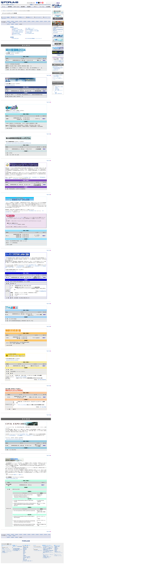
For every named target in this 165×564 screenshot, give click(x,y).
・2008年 (13, 22)
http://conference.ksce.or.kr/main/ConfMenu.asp (14, 439)
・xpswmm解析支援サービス (47, 551)
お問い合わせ (12, 4)
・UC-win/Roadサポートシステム (47, 546)
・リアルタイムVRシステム (37, 550)
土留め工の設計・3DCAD (59, 86)
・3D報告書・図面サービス (46, 556)
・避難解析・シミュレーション (7, 551)
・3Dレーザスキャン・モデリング (47, 554)
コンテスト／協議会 (6, 17)
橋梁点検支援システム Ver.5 (57, 66)
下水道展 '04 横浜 (29, 32)
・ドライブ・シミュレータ (6, 549)
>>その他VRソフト (5, 552)
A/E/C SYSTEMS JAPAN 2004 (17, 32)
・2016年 (24, 21)
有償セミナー (14, 17)
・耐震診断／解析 (57, 546)
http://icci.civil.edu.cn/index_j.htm (12, 478)
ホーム (4, 10)
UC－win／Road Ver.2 (42, 379)
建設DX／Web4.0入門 (58, 93)
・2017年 (20, 21)
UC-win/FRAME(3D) (12, 435)
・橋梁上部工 (24, 548)
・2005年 (16, 24)
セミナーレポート (38, 17)
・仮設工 (23, 551)
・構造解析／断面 (25, 547)
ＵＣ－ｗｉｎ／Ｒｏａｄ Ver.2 (21, 376)
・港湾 (23, 553)
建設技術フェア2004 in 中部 (17, 29)
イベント (15, 10)
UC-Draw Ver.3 (15, 178)
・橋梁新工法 (56, 548)
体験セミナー (22, 17)
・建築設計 (55, 549)
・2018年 (16, 21)
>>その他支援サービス (46, 557)
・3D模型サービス (45, 555)
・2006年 (12, 24)
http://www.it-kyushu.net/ (10, 85)
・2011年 (45, 21)
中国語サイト (15, 474)
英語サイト (21, 474)
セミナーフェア (9, 10)
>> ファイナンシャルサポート (58, 62)
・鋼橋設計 (55, 547)
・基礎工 (23, 550)
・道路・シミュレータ (5, 548)
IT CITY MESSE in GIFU (30, 33)
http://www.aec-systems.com (11, 271)
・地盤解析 (24, 555)
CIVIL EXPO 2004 (15, 38)
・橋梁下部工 (24, 549)
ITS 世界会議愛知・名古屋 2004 (17, 30)
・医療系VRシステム (57, 551)
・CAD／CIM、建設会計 (26, 556)
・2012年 (41, 21)
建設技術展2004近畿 (16, 33)
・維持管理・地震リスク (26, 557)
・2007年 (8, 24)
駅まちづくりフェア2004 (16, 34)
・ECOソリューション (57, 554)
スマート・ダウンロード (57, 77)
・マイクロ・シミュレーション (7, 550)
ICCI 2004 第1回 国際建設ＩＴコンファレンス (34, 38)
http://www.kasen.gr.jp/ (10, 54)
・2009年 (9, 22)
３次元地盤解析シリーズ (21, 435)
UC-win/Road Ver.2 (27, 177)
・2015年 (28, 21)
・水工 (23, 554)
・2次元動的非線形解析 (16, 548)
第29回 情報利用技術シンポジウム (32, 29)
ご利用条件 (7, 4)
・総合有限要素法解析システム (17, 549)
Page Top (48, 75)
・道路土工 (24, 552)
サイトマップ (3, 4)
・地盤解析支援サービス (46, 549)
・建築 (23, 558)
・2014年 (32, 21)
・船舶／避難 (24, 559)
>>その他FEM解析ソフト (16, 550)
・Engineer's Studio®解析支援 (47, 548)
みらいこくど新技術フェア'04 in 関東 (32, 30)
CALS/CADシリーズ (35, 177)
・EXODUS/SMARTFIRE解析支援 (47, 550)
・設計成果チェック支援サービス (47, 547)
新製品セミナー (29, 17)
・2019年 (12, 21)
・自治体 (55, 550)
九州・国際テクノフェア (30, 28)
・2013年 (37, 21)
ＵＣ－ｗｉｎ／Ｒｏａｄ (19, 217)
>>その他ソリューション (58, 555)
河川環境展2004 (15, 28)
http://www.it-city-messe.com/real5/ (12, 360)
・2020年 (8, 21)
